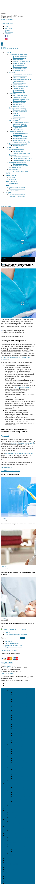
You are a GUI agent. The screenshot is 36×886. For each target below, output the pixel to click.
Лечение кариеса (18, 59)
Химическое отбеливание (20, 136)
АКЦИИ (8, 193)
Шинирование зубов (19, 92)
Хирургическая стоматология (17, 108)
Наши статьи (8, 28)
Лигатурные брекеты (19, 102)
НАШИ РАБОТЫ (11, 175)
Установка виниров (18, 81)
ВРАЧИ (8, 173)
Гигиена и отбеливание (16, 131)
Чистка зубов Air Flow (19, 140)
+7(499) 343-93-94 (7, 19)
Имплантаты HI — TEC (20, 126)
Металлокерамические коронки (22, 74)
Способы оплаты (14, 191)
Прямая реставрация (19, 63)
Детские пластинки (18, 145)
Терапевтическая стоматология (18, 54)
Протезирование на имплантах (22, 79)
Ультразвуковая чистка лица (21, 160)
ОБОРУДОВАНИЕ (11, 181)
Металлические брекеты (20, 95)
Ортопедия (12, 72)
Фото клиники (13, 183)
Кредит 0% (8, 641)
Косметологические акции (17, 196)
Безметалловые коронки (20, 76)
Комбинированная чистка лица (22, 158)
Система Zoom (17, 135)
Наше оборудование (11, 643)
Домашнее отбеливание (20, 138)
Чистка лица (12, 155)
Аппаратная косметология (16, 149)
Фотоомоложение (18, 151)
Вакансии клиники (7, 673)
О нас (6, 26)
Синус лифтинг (17, 127)
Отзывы (7, 30)
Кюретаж (15, 113)
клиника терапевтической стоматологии (19, 453)
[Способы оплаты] (11, 661)
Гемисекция (16, 115)
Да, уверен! (5, 436)
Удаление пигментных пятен (21, 153)
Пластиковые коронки (19, 83)
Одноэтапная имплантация (21, 122)
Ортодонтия (12, 93)
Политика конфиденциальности (16, 634)
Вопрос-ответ (9, 32)
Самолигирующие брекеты (21, 99)
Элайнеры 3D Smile (19, 106)
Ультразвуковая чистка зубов (21, 142)
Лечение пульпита (18, 65)
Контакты (7, 34)
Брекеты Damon (17, 104)
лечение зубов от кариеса (21, 387)
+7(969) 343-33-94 (7, 23)
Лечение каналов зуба (19, 58)
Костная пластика (18, 129)
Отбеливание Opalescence (20, 133)
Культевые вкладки (18, 90)
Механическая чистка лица (21, 157)
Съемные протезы (18, 88)
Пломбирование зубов (19, 68)
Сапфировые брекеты (19, 97)
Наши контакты (6, 467)
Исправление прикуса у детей (18, 144)
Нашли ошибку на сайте (9, 650)
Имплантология (13, 120)
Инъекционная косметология (17, 162)
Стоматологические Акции (17, 194)
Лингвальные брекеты (19, 101)
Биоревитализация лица (20, 164)
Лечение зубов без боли (20, 56)
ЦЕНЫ (8, 185)
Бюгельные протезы (19, 77)
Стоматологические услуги (17, 187)
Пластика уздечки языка (20, 111)
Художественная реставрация (21, 61)
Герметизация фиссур (19, 70)
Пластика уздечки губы (20, 110)
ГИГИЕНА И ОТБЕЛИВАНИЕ (19, 846)
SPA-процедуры (13, 169)
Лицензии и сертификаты (13, 647)
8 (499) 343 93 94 (9, 666)
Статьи (3, 258)
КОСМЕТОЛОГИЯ (12, 147)
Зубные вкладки (17, 85)
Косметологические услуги (17, 189)
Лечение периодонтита (20, 67)
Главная (3, 264)
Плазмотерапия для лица (20, 165)
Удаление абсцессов (19, 117)
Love (3, 471)
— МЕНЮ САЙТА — (12, 833)
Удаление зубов (17, 119)
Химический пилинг (15, 167)
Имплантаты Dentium (19, 124)
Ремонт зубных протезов (20, 86)
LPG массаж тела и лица (20, 171)
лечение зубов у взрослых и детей (22, 443)
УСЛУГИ (8, 52)
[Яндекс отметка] (7, 663)
